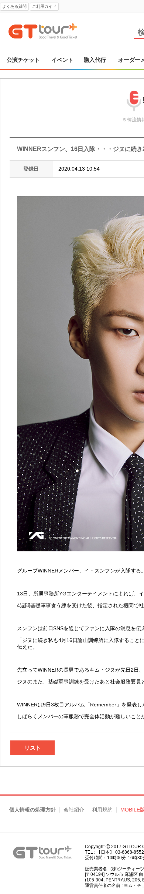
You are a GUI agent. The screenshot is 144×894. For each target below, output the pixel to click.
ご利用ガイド (44, 6)
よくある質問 (14, 6)
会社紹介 (74, 810)
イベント (62, 60)
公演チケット (23, 60)
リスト (32, 748)
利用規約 (102, 810)
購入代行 (95, 60)
